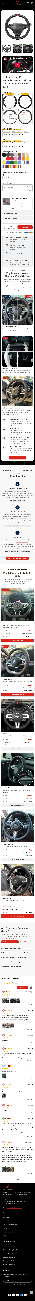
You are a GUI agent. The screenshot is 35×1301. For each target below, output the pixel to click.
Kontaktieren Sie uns (9, 1221)
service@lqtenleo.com (14, 1208)
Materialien (6, 1228)
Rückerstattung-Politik (10, 1250)
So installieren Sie (8, 1232)
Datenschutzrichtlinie (9, 1253)
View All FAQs (24, 941)
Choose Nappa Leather (17, 694)
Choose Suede (17, 749)
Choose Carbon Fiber (17, 805)
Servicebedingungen (9, 1257)
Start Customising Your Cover (17, 558)
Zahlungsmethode (8, 1261)
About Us (6, 1217)
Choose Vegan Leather (17, 859)
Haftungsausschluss (9, 1264)
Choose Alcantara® (17, 640)
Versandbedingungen (9, 1246)
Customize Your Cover (17, 458)
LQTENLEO (19, 1298)
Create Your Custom (17, 916)
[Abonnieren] (30, 1281)
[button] (3, 3)
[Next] (30, 25)
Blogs (4, 1236)
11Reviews (14, 983)
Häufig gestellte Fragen (10, 1225)
